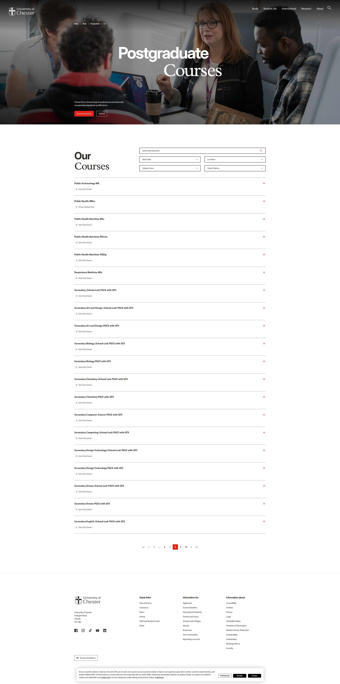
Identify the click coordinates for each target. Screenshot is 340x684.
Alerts (141, 625)
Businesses (187, 630)
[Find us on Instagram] (83, 630)
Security (229, 648)
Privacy (229, 612)
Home (76, 24)
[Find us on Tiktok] (90, 630)
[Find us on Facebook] (76, 630)
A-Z (105, 24)
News (141, 612)
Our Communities (190, 634)
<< (143, 547)
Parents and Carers (190, 616)
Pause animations (85, 658)
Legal (228, 616)
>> (197, 547)
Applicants (187, 603)
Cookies (229, 607)
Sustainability (232, 634)
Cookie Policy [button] (105, 677)
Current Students (190, 607)
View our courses (84, 113)
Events (142, 616)
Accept (254, 676)
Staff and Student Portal (149, 621)
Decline (240, 676)
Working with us (233, 643)
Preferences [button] (159, 677)
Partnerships (231, 639)
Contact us (143, 607)
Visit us (102, 113)
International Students (192, 612)
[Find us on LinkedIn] (104, 630)
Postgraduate (95, 24)
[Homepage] (21, 11)
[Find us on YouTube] (97, 630)
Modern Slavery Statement (237, 630)
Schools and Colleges (192, 621)
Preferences (225, 676)
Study (84, 24)
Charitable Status (233, 621)
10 (186, 547)
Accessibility (231, 603)
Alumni (186, 625)
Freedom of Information (236, 625)
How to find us (145, 603)
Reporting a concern (191, 639)
